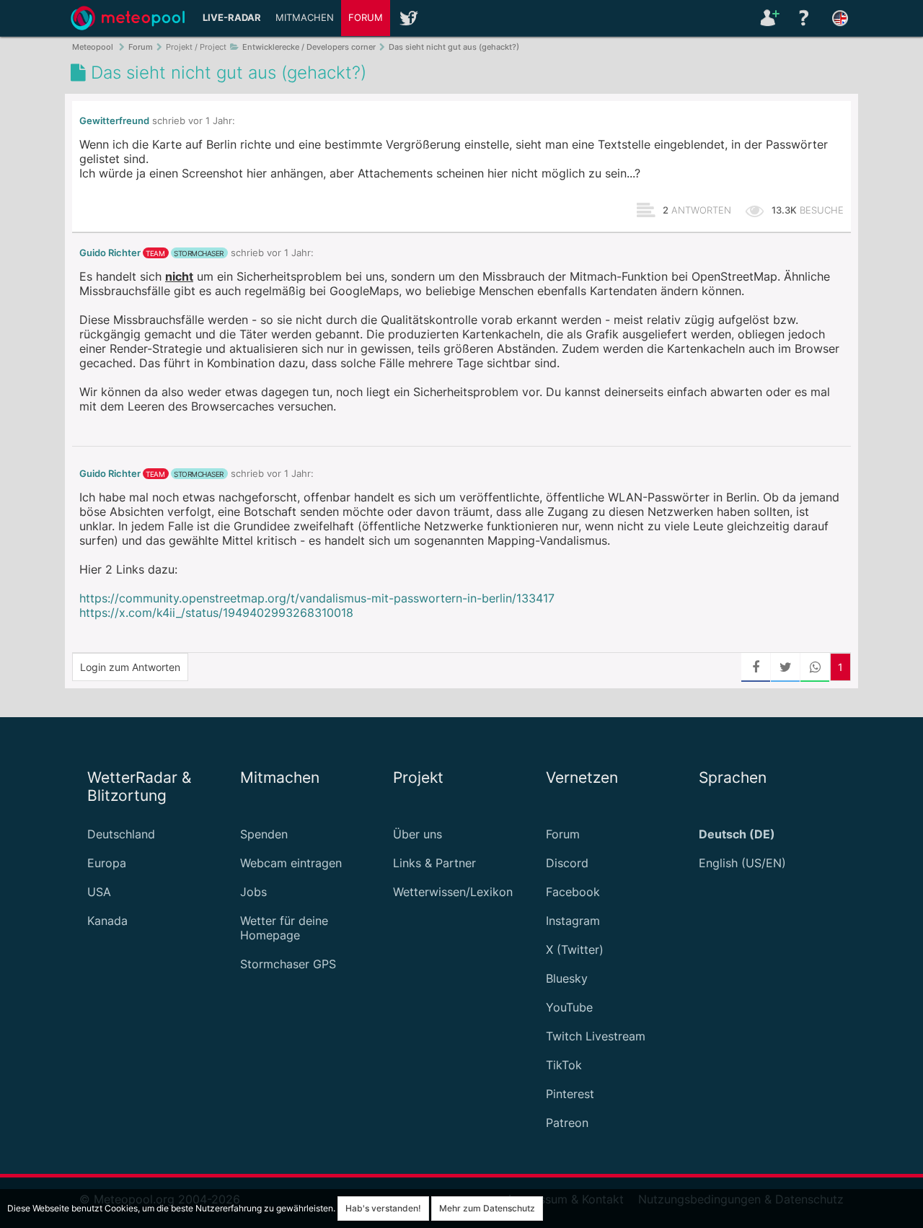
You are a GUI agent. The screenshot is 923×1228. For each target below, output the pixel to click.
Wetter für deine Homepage (284, 927)
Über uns (417, 834)
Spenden (264, 834)
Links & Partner (434, 863)
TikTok (564, 1065)
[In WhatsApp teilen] (814, 667)
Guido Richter (110, 252)
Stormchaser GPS (288, 964)
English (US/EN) (742, 863)
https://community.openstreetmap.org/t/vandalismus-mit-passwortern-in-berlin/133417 (317, 598)
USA (99, 892)
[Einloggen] (768, 18)
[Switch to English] (840, 18)
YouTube (569, 1007)
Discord (567, 863)
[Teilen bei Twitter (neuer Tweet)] (785, 667)
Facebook (573, 892)
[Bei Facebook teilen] (755, 667)
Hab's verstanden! (383, 1208)
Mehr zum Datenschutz (487, 1208)
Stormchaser (199, 253)
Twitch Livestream (595, 1036)
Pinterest (570, 1094)
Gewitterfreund (114, 120)
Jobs (253, 892)
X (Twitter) (575, 949)
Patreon (567, 1122)
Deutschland (121, 834)
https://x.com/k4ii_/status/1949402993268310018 (216, 612)
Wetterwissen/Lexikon (453, 892)
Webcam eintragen (291, 863)
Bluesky (567, 978)
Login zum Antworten (130, 667)
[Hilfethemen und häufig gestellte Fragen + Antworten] (804, 18)
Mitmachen (304, 17)
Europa (106, 863)
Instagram (573, 920)
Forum (365, 17)
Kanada (107, 920)
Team (155, 253)
